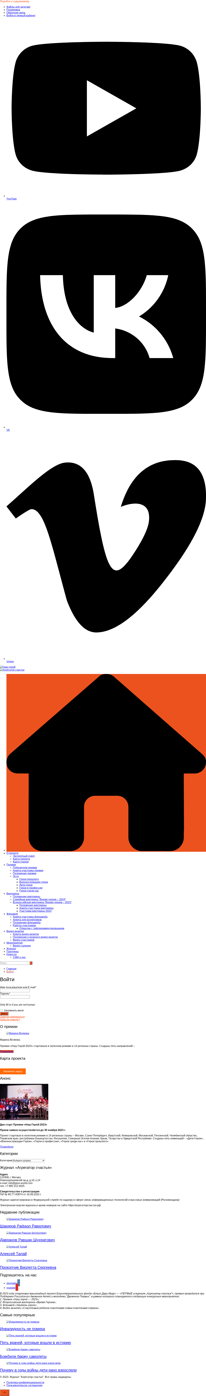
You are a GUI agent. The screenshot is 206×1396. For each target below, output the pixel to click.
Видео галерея (22, 945)
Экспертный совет (24, 856)
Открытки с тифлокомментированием (41, 928)
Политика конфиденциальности (25, 1382)
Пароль (5, 993)
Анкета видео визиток (26, 934)
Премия (11, 864)
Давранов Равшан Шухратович (27, 1240)
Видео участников (23, 940)
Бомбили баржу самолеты (23, 1356)
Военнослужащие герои (33, 882)
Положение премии (24, 873)
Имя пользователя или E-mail (18, 987)
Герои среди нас (29, 890)
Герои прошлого (29, 879)
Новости (11, 954)
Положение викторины (26, 896)
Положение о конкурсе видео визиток (35, 937)
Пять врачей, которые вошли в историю (35, 1342)
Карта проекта (21, 859)
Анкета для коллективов (27, 919)
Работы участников (24, 925)
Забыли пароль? (10, 1019)
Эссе (16, 876)
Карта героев (21, 861)
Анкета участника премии (28, 870)
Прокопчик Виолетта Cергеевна (28, 1267)
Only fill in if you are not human (17, 1004)
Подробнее (7, 1051)
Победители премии (25, 867)
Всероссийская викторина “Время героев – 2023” (42, 902)
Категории (6, 1160)
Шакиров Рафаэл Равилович (25, 1226)
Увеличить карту (13, 1071)
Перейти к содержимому (14, 1)
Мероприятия (14, 942)
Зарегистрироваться (12, 1016)
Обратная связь (15, 12)
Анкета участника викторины (36, 908)
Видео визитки (15, 931)
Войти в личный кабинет (20, 15)
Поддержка (13, 9)
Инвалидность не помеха (22, 1329)
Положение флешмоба (27, 922)
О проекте (12, 853)
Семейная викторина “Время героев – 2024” (39, 899)
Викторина (12, 893)
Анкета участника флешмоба (30, 916)
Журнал (11, 948)
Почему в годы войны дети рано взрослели (38, 1370)
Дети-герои (26, 885)
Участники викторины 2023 (35, 911)
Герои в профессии (30, 887)
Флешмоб (12, 914)
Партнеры (12, 951)
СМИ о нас (19, 957)
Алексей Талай (13, 1253)
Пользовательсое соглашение (24, 1385)
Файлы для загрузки (18, 6)
